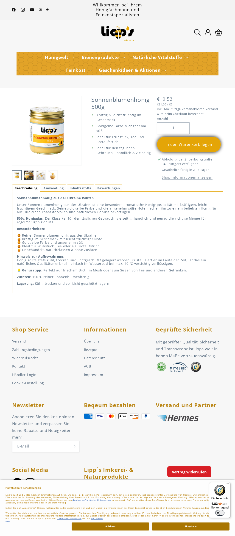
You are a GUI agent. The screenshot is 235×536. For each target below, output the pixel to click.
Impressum (93, 374)
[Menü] (227, 485)
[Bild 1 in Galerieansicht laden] (17, 175)
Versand (212, 109)
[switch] (219, 513)
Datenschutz (94, 358)
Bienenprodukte (100, 57)
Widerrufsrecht (25, 358)
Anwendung (53, 188)
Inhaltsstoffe (81, 188)
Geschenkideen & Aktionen (129, 70)
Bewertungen (108, 188)
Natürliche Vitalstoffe (157, 57)
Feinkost (76, 70)
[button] (197, 32)
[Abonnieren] (73, 446)
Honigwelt (56, 57)
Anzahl (162, 118)
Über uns (92, 341)
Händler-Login (24, 374)
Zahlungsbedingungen (31, 349)
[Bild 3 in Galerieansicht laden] (41, 175)
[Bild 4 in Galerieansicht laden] (53, 175)
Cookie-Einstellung (28, 383)
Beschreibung (26, 188)
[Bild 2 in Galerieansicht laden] (29, 175)
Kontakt (18, 366)
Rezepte (90, 349)
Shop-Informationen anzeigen (187, 177)
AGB (87, 366)
